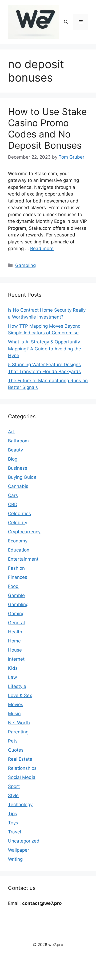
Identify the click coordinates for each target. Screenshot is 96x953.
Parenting (18, 731)
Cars (13, 495)
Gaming (16, 613)
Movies (15, 704)
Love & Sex (20, 695)
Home (14, 641)
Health (15, 631)
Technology (20, 804)
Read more (42, 248)
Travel (14, 832)
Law (12, 677)
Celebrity (17, 522)
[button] (66, 22)
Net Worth (19, 722)
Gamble (16, 595)
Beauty (15, 450)
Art (11, 431)
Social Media (21, 777)
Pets (13, 741)
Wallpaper (18, 850)
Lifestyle (17, 686)
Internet (16, 659)
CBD (12, 504)
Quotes (15, 750)
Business (17, 468)
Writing (15, 859)
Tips (12, 813)
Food (13, 586)
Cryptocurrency (24, 531)
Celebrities (19, 513)
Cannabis (18, 486)
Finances (17, 577)
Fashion (16, 568)
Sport (14, 786)
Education (18, 550)
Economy (17, 541)
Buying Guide (22, 477)
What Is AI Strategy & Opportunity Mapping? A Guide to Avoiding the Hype (44, 348)
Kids (13, 668)
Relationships (22, 768)
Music (14, 713)
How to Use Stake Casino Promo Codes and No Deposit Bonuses (47, 128)
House (15, 650)
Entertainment (23, 559)
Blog (12, 459)
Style (13, 795)
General (16, 622)
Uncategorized (23, 841)
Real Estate (20, 759)
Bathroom (18, 440)
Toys (13, 822)
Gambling (25, 265)
